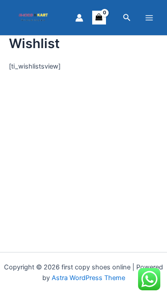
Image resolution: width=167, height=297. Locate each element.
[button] (127, 17)
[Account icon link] (79, 18)
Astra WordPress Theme (88, 278)
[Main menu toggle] (149, 17)
